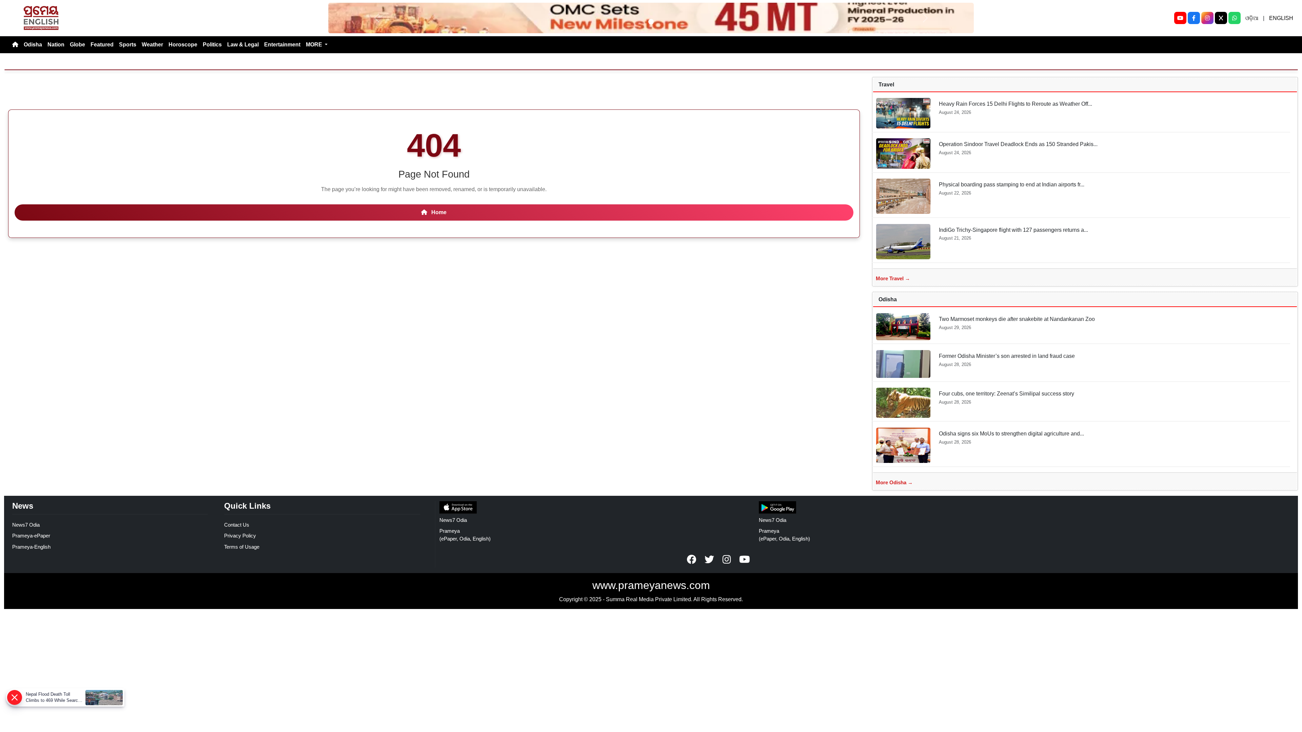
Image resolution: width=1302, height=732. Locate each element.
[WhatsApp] (1234, 18)
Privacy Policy (240, 535)
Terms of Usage (241, 547)
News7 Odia (26, 525)
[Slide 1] (651, 22)
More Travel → (893, 278)
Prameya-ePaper (31, 535)
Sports (127, 44)
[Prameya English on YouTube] (744, 559)
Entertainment (282, 44)
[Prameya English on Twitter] (709, 559)
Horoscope (183, 44)
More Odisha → (894, 482)
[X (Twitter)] (1221, 18)
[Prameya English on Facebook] (692, 559)
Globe (77, 44)
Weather (152, 44)
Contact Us (236, 525)
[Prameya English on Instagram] (727, 559)
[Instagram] (1207, 18)
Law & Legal (243, 44)
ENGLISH (1281, 18)
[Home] (15, 45)
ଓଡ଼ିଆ (1251, 18)
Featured (102, 44)
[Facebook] (1194, 18)
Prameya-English (31, 547)
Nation (55, 44)
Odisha (33, 44)
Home (438, 212)
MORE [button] (314, 44)
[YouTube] (1180, 18)
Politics (212, 44)
